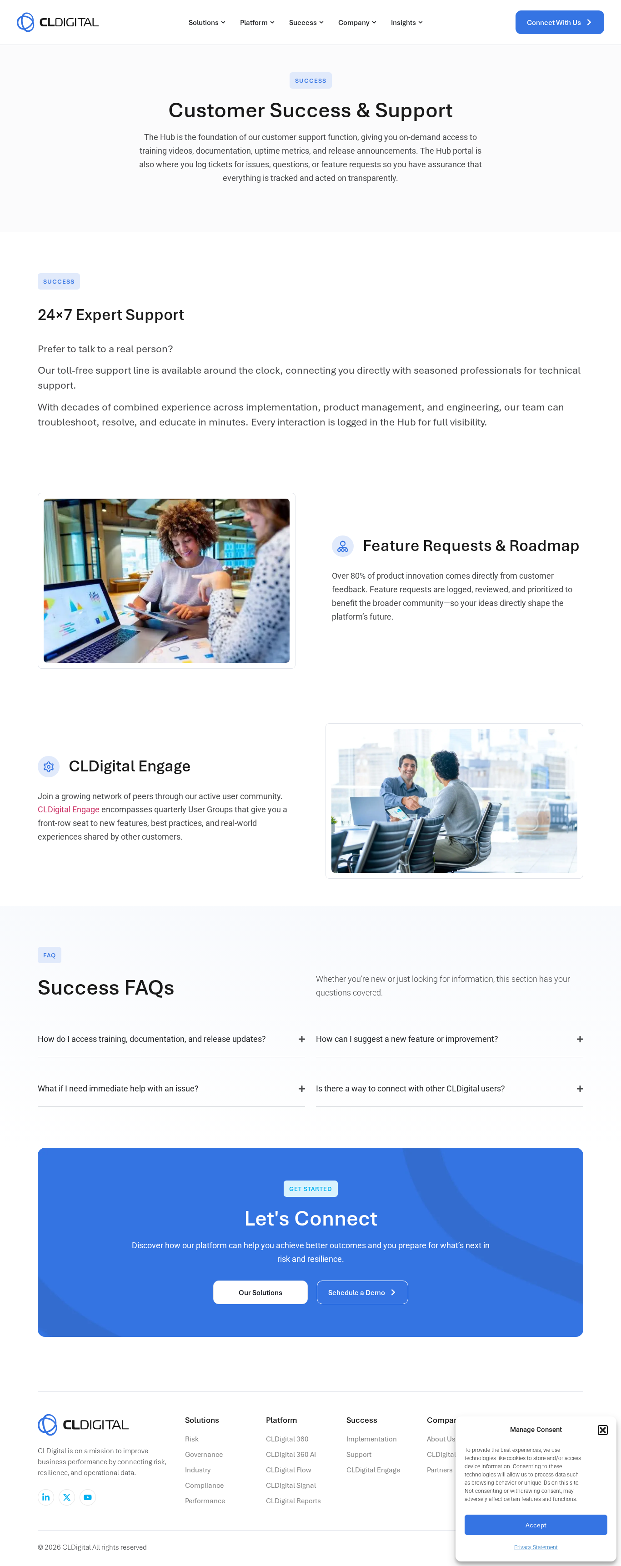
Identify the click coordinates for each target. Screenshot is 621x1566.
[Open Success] (321, 22)
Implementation (371, 1438)
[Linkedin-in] (46, 1497)
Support (358, 1454)
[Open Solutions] (223, 22)
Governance (204, 1454)
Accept (536, 1525)
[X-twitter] (67, 1497)
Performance (205, 1500)
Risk (192, 1438)
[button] (602, 1430)
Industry (197, 1469)
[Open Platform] (272, 22)
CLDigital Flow (288, 1469)
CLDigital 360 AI (291, 1454)
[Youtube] (88, 1497)
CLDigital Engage (69, 809)
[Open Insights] (420, 22)
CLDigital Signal (291, 1485)
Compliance (204, 1485)
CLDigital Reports (293, 1500)
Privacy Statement (536, 1547)
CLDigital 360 (287, 1438)
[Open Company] (374, 22)
